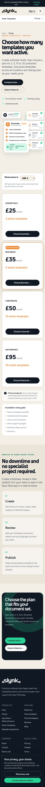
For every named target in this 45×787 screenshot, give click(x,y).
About (4, 743)
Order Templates (8, 725)
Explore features (13, 89)
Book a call (6, 751)
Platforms (28, 710)
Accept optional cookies (22, 780)
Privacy (27, 743)
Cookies (27, 747)
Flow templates (30, 714)
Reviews (27, 722)
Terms (26, 751)
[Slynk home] (9, 11)
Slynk (4, 33)
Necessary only (22, 774)
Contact (5, 747)
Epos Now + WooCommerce (8, 719)
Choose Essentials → (22, 234)
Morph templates (31, 718)
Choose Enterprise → (22, 380)
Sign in (32, 11)
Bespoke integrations (10, 729)
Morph (4, 714)
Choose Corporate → (23, 331)
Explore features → (16, 648)
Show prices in (11, 177)
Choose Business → (22, 282)
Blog (26, 726)
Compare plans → (15, 640)
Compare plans (12, 82)
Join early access (36, 3)
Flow (4, 710)
